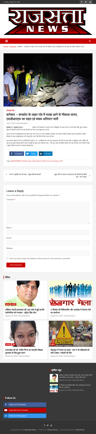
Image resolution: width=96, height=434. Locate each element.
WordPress (80, 430)
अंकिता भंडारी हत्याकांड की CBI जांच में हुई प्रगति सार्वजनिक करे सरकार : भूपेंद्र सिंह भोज (24, 311)
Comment (10, 200)
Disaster (10, 110)
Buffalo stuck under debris (31, 161)
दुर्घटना (53, 344)
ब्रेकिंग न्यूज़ (56, 370)
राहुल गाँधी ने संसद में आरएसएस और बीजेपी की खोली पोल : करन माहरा (70, 175)
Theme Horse (52, 430)
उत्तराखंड (53, 304)
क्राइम (7, 304)
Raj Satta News (22, 123)
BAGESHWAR (16, 161)
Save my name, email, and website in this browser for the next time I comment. (40, 258)
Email (9, 238)
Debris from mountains (50, 161)
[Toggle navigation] (7, 41)
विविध (7, 277)
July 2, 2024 (10, 123)
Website (9, 248)
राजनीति (13, 304)
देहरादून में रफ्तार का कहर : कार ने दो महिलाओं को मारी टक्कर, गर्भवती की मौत (70, 351)
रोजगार (59, 304)
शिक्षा (14, 344)
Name (9, 228)
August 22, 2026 (11, 316)
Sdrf (61, 161)
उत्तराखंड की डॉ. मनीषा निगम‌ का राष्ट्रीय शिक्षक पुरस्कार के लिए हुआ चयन (24, 351)
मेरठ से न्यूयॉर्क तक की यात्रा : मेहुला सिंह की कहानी (25, 174)
